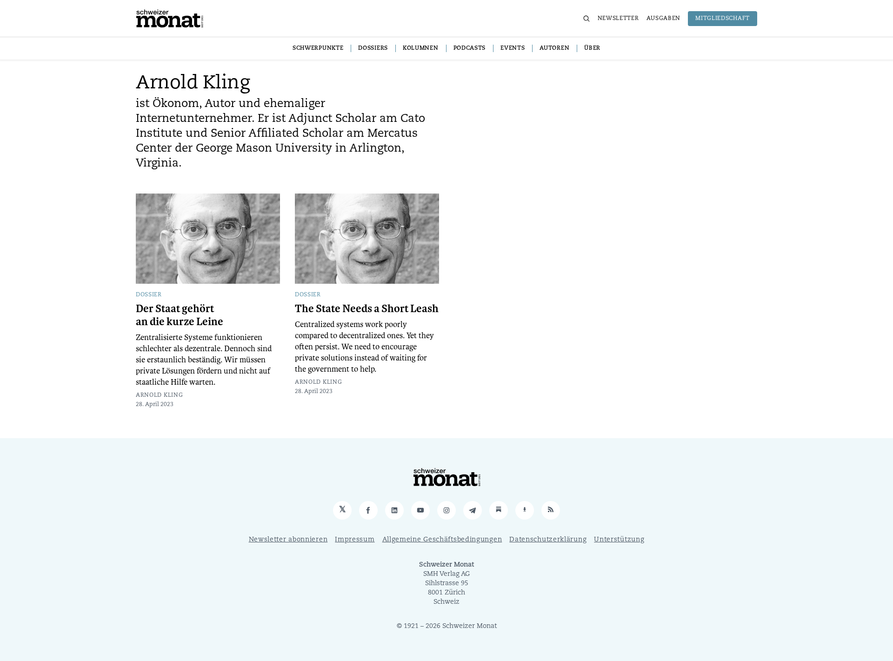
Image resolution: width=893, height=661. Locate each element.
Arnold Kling (159, 395)
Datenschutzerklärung (547, 539)
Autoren (554, 48)
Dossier (149, 295)
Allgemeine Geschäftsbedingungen (442, 539)
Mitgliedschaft (722, 18)
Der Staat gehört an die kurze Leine (179, 315)
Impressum (354, 539)
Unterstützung (619, 539)
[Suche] (586, 18)
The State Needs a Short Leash (367, 308)
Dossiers (373, 48)
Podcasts (469, 48)
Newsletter (618, 18)
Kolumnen (421, 48)
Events (512, 48)
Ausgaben (663, 18)
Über (592, 48)
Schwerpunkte (318, 48)
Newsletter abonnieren (288, 539)
